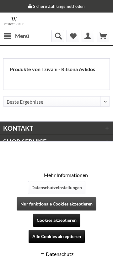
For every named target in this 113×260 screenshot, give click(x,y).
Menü (22, 36)
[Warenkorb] (103, 36)
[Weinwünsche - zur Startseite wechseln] (14, 21)
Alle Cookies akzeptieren (56, 236)
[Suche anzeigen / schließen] (57, 36)
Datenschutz (59, 254)
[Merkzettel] (73, 36)
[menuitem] (16, 36)
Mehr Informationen (66, 175)
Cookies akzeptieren (57, 220)
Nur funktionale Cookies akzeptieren (56, 203)
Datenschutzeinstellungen (56, 187)
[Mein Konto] (88, 36)
